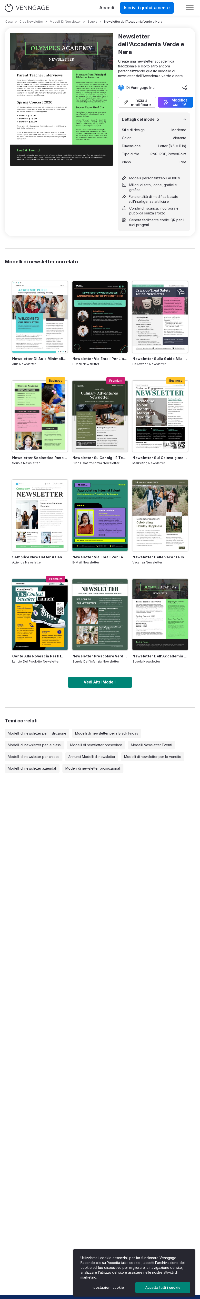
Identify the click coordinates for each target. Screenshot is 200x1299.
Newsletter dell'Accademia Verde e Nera (160, 656)
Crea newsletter (31, 21)
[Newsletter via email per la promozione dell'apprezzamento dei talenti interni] (100, 515)
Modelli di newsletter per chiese (34, 757)
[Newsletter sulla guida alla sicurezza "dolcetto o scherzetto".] (160, 316)
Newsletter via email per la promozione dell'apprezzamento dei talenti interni (100, 557)
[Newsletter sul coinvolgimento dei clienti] (160, 416)
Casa (9, 21)
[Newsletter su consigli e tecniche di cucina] (100, 416)
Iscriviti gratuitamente (147, 7)
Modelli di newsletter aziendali (32, 768)
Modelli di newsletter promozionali (92, 768)
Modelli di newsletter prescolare (96, 745)
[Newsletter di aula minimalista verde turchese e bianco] (40, 316)
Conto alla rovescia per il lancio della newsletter (40, 656)
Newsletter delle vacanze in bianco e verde (160, 557)
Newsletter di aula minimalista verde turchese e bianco (40, 359)
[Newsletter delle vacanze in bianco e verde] (160, 515)
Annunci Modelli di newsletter (91, 757)
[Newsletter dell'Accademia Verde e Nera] (160, 614)
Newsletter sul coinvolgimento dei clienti (160, 458)
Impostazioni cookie (107, 1287)
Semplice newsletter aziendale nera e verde (40, 557)
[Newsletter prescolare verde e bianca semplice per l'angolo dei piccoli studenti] (100, 614)
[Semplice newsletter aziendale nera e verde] (40, 515)
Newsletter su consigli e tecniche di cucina (100, 458)
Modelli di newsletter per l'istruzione (37, 733)
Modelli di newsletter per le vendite (152, 757)
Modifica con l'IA (179, 102)
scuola (92, 21)
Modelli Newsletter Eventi (151, 745)
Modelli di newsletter (65, 21)
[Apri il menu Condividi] (185, 87)
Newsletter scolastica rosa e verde (40, 458)
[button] (137, 102)
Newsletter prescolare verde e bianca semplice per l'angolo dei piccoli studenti (100, 656)
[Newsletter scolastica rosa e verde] (40, 416)
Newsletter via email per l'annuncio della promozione (100, 359)
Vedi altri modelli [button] (100, 682)
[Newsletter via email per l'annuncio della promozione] (100, 316)
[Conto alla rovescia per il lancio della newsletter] (40, 614)
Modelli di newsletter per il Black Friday (106, 733)
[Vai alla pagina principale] (27, 8)
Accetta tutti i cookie (162, 1287)
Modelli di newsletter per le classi (34, 745)
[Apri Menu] (189, 7)
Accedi (106, 7)
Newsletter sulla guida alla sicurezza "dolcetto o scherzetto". (160, 359)
